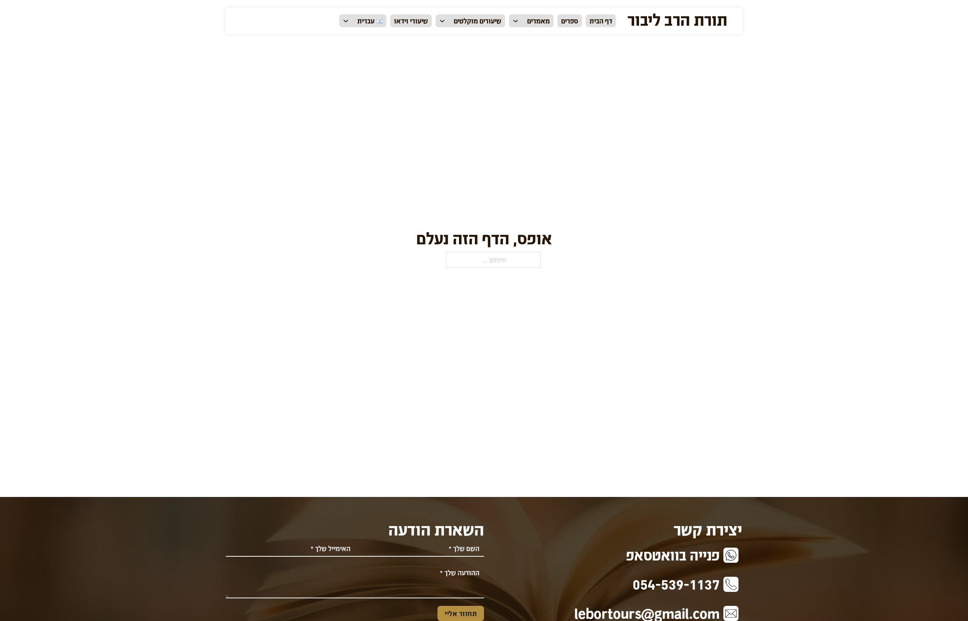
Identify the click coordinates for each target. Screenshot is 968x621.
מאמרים (538, 20)
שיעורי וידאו (411, 20)
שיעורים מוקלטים (477, 20)
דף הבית (600, 20)
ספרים (569, 20)
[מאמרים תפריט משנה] (515, 21)
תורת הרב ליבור (677, 19)
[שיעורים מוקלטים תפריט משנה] (442, 21)
